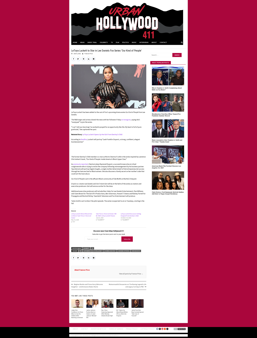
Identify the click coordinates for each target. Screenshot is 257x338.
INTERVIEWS (143, 42)
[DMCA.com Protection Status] (180, 329)
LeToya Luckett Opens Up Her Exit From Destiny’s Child (102, 134)
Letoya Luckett (98, 251)
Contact (84, 329)
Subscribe (127, 239)
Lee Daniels (87, 251)
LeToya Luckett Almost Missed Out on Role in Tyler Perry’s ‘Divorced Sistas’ (81, 216)
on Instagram (126, 120)
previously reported (80, 164)
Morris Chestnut (110, 251)
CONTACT (163, 42)
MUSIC (134, 42)
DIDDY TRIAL (92, 42)
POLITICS (125, 42)
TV (112, 42)
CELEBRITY (104, 42)
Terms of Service (116, 329)
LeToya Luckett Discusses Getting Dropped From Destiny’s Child (131, 215)
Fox (80, 251)
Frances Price (89, 54)
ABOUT (154, 42)
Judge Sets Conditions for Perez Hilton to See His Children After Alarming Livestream (77, 313)
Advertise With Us (98, 329)
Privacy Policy (131, 329)
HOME (75, 42)
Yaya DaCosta (136, 251)
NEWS (82, 42)
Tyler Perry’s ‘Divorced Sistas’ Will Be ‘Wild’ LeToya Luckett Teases (106, 215)
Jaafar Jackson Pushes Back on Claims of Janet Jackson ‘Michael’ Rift (91, 313)
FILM (117, 42)
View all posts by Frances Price (131, 274)
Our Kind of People (124, 251)
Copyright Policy (147, 329)
